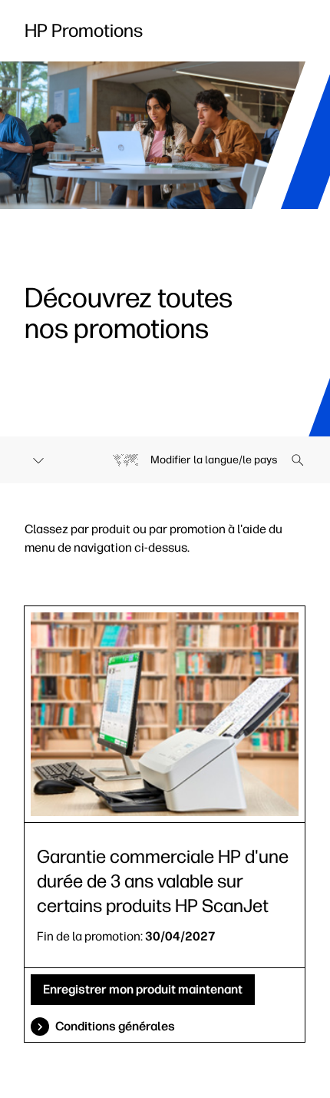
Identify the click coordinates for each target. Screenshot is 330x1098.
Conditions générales (115, 1026)
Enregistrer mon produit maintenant (143, 989)
